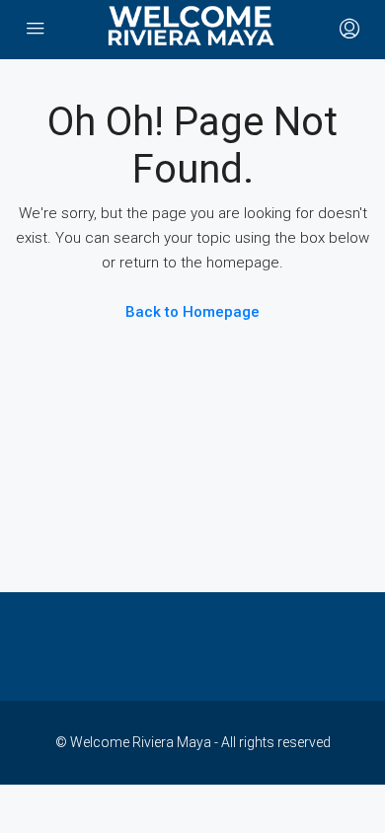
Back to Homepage (192, 312)
